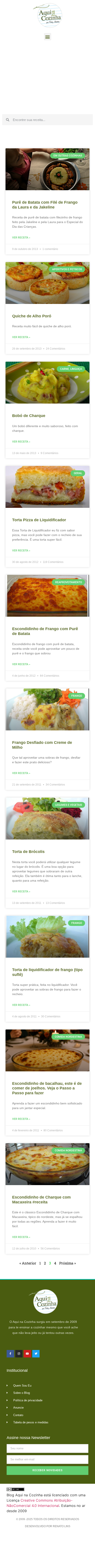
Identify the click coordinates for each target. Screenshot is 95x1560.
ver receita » (21, 237)
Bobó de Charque (28, 415)
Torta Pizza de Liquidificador (39, 520)
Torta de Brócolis (28, 851)
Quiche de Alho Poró (31, 316)
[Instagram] (19, 1353)
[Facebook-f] (10, 1353)
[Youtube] (27, 1353)
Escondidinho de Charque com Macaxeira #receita (41, 1199)
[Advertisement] (47, 78)
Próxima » (67, 1263)
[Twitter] (36, 1353)
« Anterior (27, 1263)
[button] (47, 36)
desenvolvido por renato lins (47, 1526)
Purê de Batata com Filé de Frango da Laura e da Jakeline (45, 204)
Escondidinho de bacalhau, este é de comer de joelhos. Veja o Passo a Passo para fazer (47, 1088)
